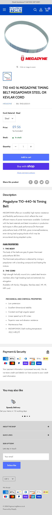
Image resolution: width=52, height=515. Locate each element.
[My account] (40, 9)
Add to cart (26, 157)
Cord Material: (11, 113)
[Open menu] (4, 9)
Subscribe (11, 465)
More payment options (26, 172)
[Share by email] (47, 182)
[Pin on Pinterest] (36, 182)
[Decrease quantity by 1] (16, 147)
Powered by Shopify (9, 509)
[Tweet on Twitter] (42, 182)
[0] (47, 9)
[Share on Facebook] (31, 182)
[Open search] (35, 9)
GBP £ (6, 479)
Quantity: (7, 146)
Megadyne (7, 103)
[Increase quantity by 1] (31, 147)
